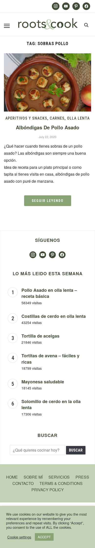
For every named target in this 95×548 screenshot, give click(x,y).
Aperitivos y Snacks (26, 118)
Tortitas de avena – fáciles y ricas (50, 358)
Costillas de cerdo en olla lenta (53, 316)
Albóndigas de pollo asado (47, 127)
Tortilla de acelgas (40, 336)
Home (12, 477)
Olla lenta (78, 118)
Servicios (59, 477)
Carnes (57, 118)
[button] (7, 26)
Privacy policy (47, 489)
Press (82, 477)
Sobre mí (33, 477)
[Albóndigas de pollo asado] (47, 56)
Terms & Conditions (61, 483)
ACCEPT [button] (44, 537)
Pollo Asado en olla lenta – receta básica (49, 293)
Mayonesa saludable (42, 381)
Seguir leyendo (48, 201)
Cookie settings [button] (19, 537)
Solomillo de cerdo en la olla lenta (51, 404)
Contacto (23, 483)
